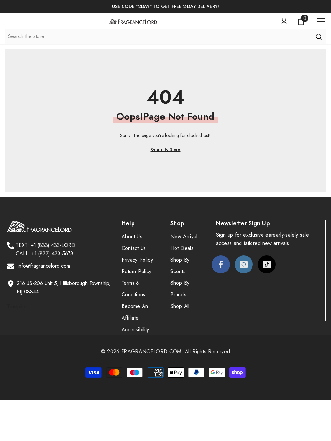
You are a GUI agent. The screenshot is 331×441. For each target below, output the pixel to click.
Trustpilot (17, 306)
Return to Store (165, 149)
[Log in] (284, 21)
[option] (165, 6)
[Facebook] (221, 264)
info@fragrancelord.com (44, 266)
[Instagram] (244, 264)
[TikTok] (267, 264)
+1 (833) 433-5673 (52, 253)
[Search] (319, 36)
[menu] (321, 21)
